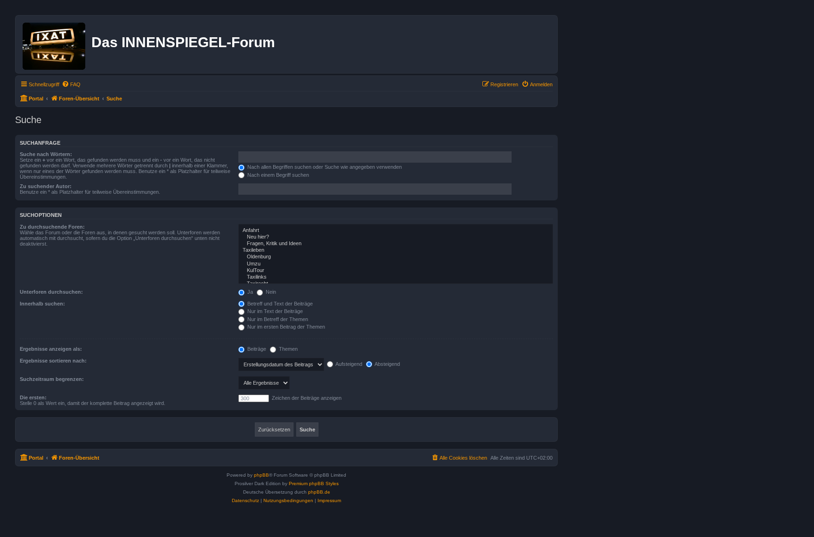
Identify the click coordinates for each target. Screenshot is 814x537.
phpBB (261, 475)
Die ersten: (33, 397)
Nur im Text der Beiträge (274, 311)
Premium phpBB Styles (314, 483)
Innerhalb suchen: (42, 303)
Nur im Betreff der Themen (277, 319)
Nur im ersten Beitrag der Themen (285, 327)
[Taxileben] (396, 250)
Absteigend (387, 364)
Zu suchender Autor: (46, 186)
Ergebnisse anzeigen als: (51, 349)
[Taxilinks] (396, 277)
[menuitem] (71, 84)
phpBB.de (319, 492)
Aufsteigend (348, 364)
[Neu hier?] (396, 237)
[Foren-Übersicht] (54, 44)
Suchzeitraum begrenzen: (52, 379)
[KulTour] (396, 270)
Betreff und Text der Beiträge (279, 303)
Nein (270, 292)
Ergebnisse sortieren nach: (53, 361)
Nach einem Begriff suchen (277, 175)
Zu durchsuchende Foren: (52, 227)
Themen (287, 349)
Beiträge (256, 349)
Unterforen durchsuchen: (51, 292)
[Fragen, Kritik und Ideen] (396, 243)
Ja (249, 292)
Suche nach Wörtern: (46, 154)
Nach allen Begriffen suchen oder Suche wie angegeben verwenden (324, 167)
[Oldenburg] (396, 257)
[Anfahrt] (396, 230)
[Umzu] (396, 264)
